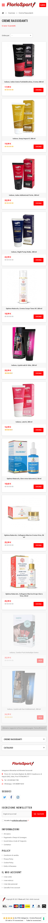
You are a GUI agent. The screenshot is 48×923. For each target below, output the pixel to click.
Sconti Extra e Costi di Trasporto (15, 841)
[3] (9, 89)
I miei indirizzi (8, 880)
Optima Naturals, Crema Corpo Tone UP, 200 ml (24, 308)
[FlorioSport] (21, 5)
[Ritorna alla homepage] (3, 13)
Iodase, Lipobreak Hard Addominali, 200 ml (24, 709)
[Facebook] (11, 797)
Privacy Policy (8, 859)
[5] (12, 89)
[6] (9, 918)
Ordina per (5, 35)
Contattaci (7, 845)
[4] (11, 89)
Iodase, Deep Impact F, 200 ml (24, 138)
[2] (7, 89)
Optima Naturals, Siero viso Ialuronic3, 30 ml (24, 479)
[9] (12, 918)
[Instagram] (18, 797)
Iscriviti (40, 814)
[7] (10, 918)
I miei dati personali (10, 884)
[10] (14, 918)
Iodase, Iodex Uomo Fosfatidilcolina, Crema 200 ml (24, 82)
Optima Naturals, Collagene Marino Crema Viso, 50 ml (24, 536)
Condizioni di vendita (11, 855)
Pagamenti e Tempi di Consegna (15, 837)
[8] (11, 918)
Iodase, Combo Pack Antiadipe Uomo (24, 652)
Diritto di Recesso (10, 866)
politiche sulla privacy (19, 820)
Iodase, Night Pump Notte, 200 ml (24, 252)
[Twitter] (4, 797)
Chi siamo (7, 834)
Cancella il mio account (12, 888)
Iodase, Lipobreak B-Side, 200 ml (24, 365)
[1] (5, 89)
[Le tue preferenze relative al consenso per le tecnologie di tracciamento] (43, 918)
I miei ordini (8, 877)
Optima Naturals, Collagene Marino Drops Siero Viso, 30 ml (24, 595)
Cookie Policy (8, 863)
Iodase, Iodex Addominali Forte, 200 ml (24, 195)
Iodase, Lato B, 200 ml (24, 422)
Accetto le (16, 820)
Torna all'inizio (39, 728)
